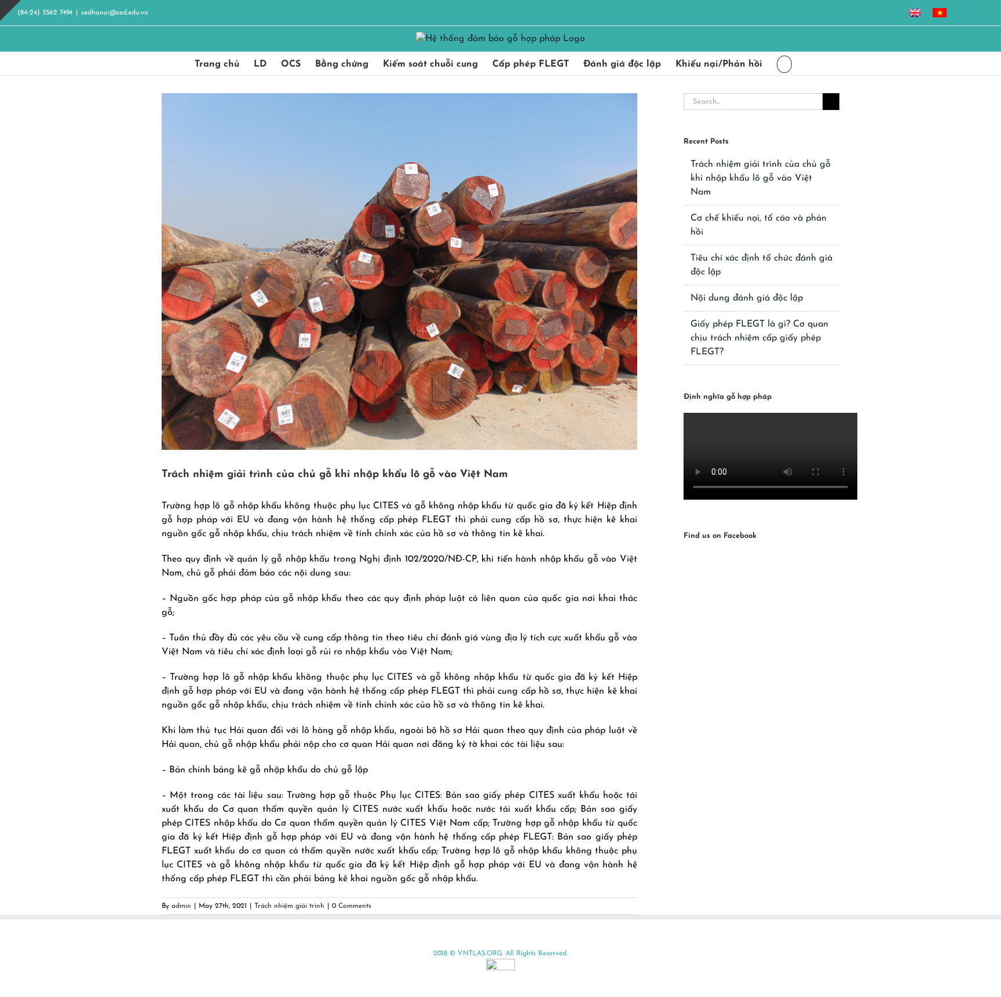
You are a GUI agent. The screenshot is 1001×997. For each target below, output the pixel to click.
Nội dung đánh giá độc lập (747, 298)
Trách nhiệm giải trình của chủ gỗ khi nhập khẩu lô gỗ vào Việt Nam (761, 178)
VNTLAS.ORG (480, 953)
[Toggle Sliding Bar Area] (10, 10)
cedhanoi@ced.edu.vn (114, 12)
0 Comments (351, 906)
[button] (784, 63)
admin (181, 906)
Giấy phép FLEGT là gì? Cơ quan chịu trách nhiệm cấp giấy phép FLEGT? (759, 338)
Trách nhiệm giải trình (289, 906)
